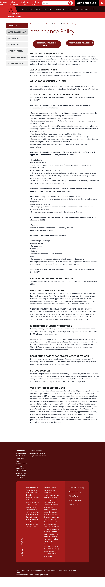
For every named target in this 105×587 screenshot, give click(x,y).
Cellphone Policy (16, 63)
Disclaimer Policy (74, 492)
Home (32, 24)
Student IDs (14, 44)
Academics (60, 9)
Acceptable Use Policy (76, 488)
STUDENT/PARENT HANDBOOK (80, 43)
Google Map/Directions (38, 456)
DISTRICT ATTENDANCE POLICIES (47, 44)
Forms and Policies (89, 9)
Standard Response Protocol (18, 57)
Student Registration (14, 3)
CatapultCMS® (32, 574)
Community (73, 9)
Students (57, 24)
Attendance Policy (69, 24)
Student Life (48, 9)
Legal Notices (73, 504)
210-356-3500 (20, 456)
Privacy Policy (73, 496)
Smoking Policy (15, 51)
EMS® (38, 574)
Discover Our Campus (30, 9)
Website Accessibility (75, 500)
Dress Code (13, 38)
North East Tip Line (25, 3)
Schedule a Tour (3, 3)
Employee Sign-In (35, 3)
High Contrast (64, 570)
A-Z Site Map (73, 570)
